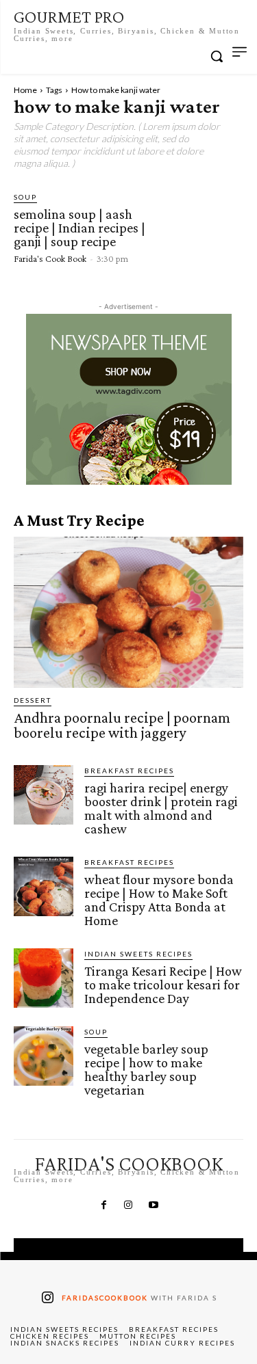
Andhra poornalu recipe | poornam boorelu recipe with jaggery (122, 725)
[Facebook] (103, 1205)
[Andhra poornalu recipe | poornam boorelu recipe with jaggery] (128, 612)
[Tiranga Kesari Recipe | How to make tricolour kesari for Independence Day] (43, 978)
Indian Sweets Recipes (138, 954)
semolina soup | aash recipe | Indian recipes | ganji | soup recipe (79, 227)
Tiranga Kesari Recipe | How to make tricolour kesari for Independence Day (163, 984)
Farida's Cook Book (50, 258)
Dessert (32, 700)
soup (25, 197)
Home (25, 90)
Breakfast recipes (129, 770)
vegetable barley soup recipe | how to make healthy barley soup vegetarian (146, 1069)
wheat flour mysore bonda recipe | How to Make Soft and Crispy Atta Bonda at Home (159, 900)
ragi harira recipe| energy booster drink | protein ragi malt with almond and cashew (161, 808)
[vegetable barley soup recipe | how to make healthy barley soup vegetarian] (43, 1056)
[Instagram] (128, 1205)
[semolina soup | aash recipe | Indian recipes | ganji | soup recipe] (199, 227)
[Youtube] (153, 1205)
